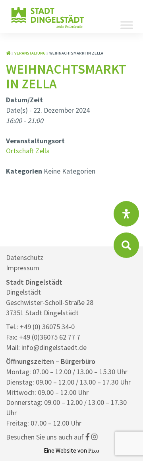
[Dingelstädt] (47, 27)
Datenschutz (24, 257)
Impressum (22, 267)
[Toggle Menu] (126, 25)
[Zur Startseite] (8, 53)
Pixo (93, 450)
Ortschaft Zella (28, 150)
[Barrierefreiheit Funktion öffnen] (126, 214)
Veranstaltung (30, 53)
